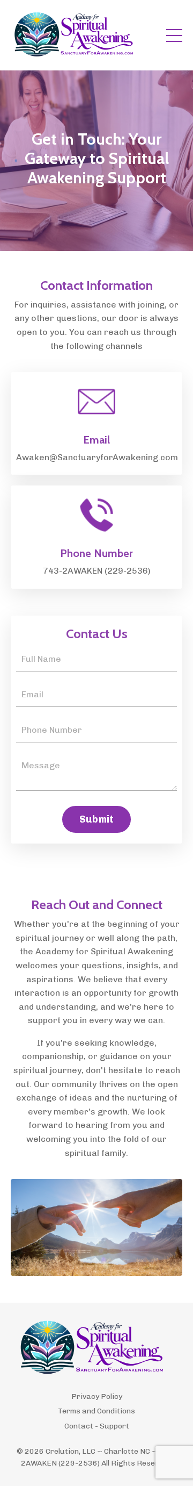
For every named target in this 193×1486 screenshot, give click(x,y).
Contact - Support (96, 1426)
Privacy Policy (96, 1396)
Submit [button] (96, 819)
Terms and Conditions (96, 1411)
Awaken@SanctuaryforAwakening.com (97, 457)
